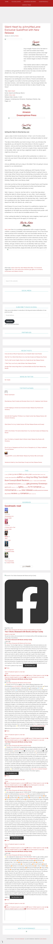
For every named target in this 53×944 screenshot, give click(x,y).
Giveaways (42, 483)
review (14, 493)
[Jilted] (6, 535)
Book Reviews (23, 480)
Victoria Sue (33, 493)
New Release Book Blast (27, 267)
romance (20, 271)
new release (15, 271)
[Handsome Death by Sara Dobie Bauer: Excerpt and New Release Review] (6, 460)
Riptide (18, 493)
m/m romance (39, 269)
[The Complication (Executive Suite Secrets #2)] (6, 557)
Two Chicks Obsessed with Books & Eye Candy (26, 13)
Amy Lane (12, 95)
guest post (8, 487)
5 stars (30, 474)
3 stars (10, 474)
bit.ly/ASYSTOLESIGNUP (38, 726)
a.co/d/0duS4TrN (17, 686)
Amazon (26, 112)
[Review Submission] (6, 393)
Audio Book (14, 477)
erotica (6, 483)
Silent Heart (11, 91)
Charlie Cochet (36, 480)
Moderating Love (9, 516)
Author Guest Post (15, 267)
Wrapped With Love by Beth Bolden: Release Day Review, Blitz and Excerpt (24, 455)
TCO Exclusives (38, 267)
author (19, 269)
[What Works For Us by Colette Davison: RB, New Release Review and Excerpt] (6, 422)
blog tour (30, 477)
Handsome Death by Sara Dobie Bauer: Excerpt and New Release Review (23, 462)
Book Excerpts (10, 480)
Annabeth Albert (8, 477)
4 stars (19, 474)
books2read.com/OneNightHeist (27, 858)
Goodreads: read (13, 506)
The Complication (9, 561)
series (30, 493)
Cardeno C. (31, 480)
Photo (7, 668)
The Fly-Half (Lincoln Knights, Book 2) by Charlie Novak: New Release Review (24, 360)
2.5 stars (6, 474)
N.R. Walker (18, 490)
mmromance (8, 271)
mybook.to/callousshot (18, 749)
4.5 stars (25, 474)
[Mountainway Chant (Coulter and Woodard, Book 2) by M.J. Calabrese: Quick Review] (6, 399)
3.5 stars (14, 474)
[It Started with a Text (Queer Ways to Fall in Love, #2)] (6, 523)
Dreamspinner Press (26, 115)
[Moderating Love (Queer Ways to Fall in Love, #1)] (6, 512)
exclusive (26, 269)
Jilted (6, 538)
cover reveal (42, 480)
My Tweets (7, 380)
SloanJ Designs (43, 938)
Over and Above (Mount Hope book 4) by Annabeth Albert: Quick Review (23, 353)
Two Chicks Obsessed (19, 938)
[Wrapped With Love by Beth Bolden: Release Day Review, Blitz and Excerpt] (6, 454)
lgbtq (33, 269)
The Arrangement (9, 549)
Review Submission (10, 394)
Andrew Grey (42, 474)
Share (6, 673)
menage (43, 487)
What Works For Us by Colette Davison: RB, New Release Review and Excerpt (24, 424)
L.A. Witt (16, 487)
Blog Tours (38, 477)
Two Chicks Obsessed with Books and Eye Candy (18, 639)
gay (30, 269)
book (22, 269)
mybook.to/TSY (23, 794)
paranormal (40, 490)
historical (13, 487)
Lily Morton (26, 487)
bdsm (24, 477)
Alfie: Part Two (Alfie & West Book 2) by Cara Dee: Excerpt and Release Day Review (26, 357)
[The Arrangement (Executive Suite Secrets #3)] (6, 546)
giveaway (34, 483)
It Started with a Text (10, 527)
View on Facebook (15, 671)
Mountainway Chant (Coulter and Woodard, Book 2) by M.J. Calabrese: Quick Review (26, 401)
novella (35, 490)
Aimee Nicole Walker (36, 474)
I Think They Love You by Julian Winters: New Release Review (20, 363)
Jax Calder (9, 518)
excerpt (11, 484)
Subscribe (9, 321)
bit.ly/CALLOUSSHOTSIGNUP (39, 769)
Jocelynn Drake (10, 551)
